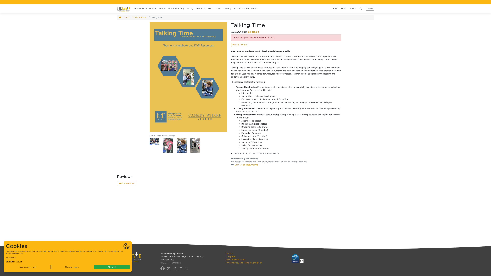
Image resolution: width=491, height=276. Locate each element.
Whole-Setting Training (180, 8)
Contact (229, 253)
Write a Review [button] (239, 45)
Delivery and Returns (235, 259)
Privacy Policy (10, 262)
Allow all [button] (112, 267)
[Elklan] (123, 8)
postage (253, 31)
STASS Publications (141, 17)
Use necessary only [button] (28, 267)
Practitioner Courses (145, 8)
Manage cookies (72, 267)
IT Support (231, 256)
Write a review (127, 183)
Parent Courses (204, 8)
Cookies (19, 262)
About (352, 8)
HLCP (162, 8)
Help (343, 8)
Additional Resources (245, 8)
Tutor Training (223, 8)
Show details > (11, 257)
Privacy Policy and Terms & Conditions (244, 263)
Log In (370, 9)
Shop (335, 8)
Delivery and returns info (246, 165)
